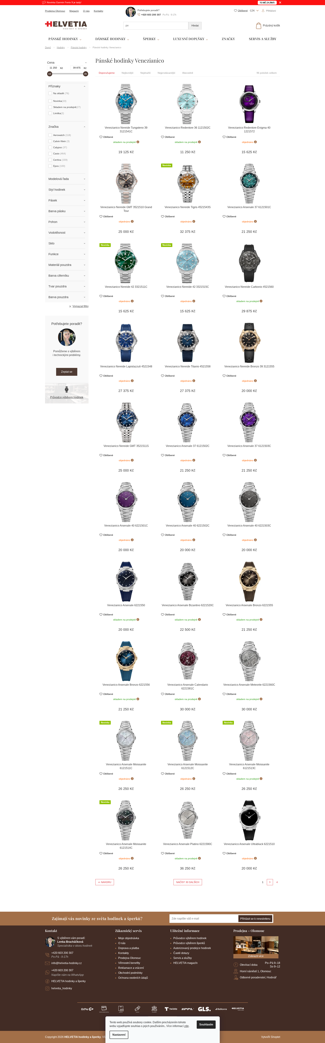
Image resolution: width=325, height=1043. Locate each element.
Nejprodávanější (166, 72)
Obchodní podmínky (130, 972)
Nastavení (118, 1034)
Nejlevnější (127, 72)
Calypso (59, 147)
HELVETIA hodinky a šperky (68, 981)
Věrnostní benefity (129, 962)
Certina (60, 159)
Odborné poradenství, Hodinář (258, 977)
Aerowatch (61, 135)
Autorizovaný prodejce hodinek (192, 948)
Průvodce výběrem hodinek (66, 397)
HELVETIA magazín (185, 962)
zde (186, 1026)
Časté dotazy (181, 953)
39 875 (77, 67)
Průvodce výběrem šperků (189, 943)
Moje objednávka (128, 938)
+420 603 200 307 (62, 952)
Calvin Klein (61, 141)
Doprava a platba (128, 948)
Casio (59, 153)
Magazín (74, 11)
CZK (252, 10)
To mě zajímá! (267, 3)
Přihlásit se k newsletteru (255, 918)
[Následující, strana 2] (270, 882)
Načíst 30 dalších (187, 882)
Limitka (58, 113)
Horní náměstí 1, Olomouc (255, 971)
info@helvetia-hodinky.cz (66, 963)
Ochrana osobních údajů (133, 977)
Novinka (59, 101)
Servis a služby (182, 958)
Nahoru (106, 882)
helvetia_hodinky (61, 988)
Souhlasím (206, 1024)
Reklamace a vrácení (131, 967)
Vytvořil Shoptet (270, 1036)
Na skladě (60, 93)
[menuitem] (65, 39)
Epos (58, 166)
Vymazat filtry (81, 306)
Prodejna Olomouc (55, 11)
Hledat (195, 25)
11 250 (53, 67)
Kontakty (98, 11)
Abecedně (187, 72)
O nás (86, 11)
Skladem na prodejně (66, 107)
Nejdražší (145, 72)
